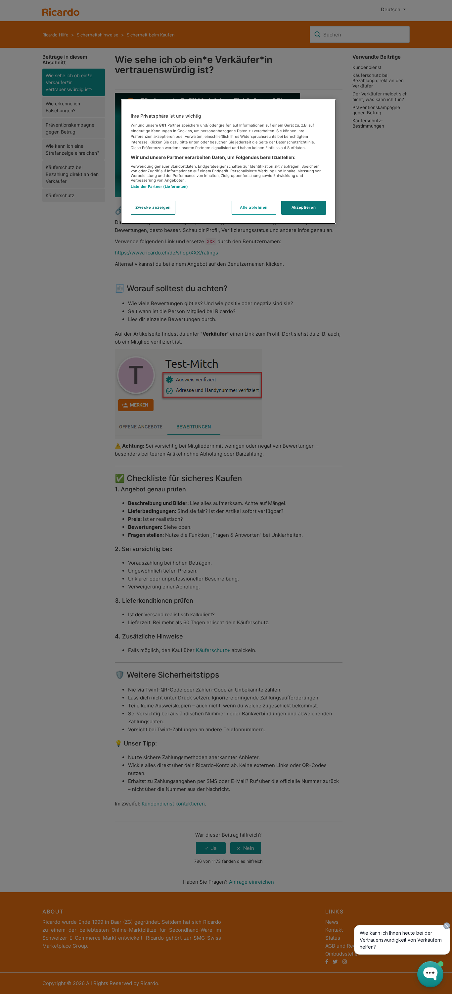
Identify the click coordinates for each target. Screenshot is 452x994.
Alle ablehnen (253, 207)
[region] (228, 161)
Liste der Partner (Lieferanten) (159, 186)
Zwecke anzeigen (153, 207)
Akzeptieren (304, 207)
